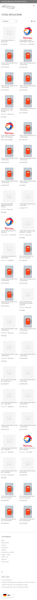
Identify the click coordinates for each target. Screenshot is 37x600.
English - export (6, 554)
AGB (2, 540)
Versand (3, 545)
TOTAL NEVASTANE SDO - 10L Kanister (9, 257)
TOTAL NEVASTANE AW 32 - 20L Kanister (27, 63)
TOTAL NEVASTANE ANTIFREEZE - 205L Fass (26, 41)
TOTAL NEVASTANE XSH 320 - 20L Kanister (8, 520)
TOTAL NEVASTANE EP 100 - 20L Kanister (27, 109)
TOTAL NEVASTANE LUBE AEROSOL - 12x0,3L (27, 231)
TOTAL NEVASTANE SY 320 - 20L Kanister (27, 329)
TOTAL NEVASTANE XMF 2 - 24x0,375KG (27, 403)
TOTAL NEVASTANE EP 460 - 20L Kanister (9, 182)
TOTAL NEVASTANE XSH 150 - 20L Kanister (8, 497)
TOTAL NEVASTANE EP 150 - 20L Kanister (27, 136)
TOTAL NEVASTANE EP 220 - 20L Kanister (9, 159)
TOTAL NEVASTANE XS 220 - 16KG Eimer (9, 426)
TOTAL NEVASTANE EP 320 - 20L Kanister (27, 159)
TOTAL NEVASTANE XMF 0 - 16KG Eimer (27, 355)
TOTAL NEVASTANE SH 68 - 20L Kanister (9, 302)
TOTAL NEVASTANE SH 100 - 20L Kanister (26, 257)
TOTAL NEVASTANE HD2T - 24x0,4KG (27, 204)
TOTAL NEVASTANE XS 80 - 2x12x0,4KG (27, 471)
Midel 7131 (4, 557)
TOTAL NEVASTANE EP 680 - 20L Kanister (27, 182)
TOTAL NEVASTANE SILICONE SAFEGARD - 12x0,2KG (26, 303)
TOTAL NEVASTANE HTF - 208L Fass (9, 231)
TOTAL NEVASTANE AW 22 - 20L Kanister (9, 63)
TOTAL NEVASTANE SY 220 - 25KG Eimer (9, 329)
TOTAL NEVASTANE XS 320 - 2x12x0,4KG (27, 426)
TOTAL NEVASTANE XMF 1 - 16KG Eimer (27, 380)
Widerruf (4, 559)
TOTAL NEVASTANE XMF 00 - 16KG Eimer (8, 380)
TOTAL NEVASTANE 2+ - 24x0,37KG (8, 41)
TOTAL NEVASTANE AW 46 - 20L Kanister (9, 86)
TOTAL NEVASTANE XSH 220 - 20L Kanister (27, 497)
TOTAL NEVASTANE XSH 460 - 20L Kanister (27, 520)
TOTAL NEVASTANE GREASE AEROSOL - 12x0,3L (7, 205)
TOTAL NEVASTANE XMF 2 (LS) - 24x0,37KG (9, 403)
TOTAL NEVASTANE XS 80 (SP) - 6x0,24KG (9, 471)
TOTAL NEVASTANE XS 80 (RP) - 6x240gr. (27, 449)
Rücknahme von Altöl (7, 552)
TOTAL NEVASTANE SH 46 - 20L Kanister (27, 280)
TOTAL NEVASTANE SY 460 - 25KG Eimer (9, 355)
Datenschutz (5, 543)
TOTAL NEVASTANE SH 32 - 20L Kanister (9, 280)
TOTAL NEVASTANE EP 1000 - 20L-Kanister (8, 136)
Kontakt (3, 550)
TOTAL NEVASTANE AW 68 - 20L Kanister (27, 86)
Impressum (4, 547)
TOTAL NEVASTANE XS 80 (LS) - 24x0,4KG (9, 449)
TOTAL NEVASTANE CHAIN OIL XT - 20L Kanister (7, 110)
